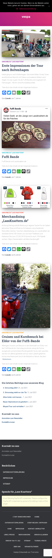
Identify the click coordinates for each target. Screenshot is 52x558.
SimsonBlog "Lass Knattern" (13, 62)
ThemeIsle (35, 552)
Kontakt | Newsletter (36, 529)
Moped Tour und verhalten (13, 406)
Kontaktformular (8, 422)
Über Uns (17, 546)
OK (17, 9)
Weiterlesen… (7, 359)
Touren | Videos (40, 541)
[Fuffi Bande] (26, 127)
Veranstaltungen (31, 546)
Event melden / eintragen (37, 523)
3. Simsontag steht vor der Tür (15, 392)
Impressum (8, 478)
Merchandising (24, 535)
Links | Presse (9, 535)
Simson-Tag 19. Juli (13, 541)
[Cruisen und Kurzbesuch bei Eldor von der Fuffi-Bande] (26, 296)
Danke (37, 517)
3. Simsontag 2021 (10, 388)
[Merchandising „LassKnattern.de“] (26, 197)
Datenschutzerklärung (14, 472)
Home (9, 529)
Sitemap (6, 484)
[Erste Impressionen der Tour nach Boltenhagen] (26, 43)
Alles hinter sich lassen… (13, 397)
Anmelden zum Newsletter (12, 418)
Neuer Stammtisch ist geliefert (15, 402)
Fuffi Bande (10, 157)
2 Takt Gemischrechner (22, 517)
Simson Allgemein (41, 535)
